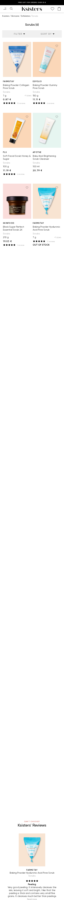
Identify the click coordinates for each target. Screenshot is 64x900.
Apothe (37, 152)
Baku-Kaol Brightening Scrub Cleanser (44, 157)
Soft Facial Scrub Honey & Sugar (17, 157)
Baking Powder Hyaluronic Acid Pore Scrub (46, 228)
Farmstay (8, 81)
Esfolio (37, 81)
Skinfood (8, 223)
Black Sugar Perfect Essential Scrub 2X (13, 228)
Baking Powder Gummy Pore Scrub (45, 86)
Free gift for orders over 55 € (32, 2)
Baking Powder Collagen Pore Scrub (16, 86)
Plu (5, 152)
